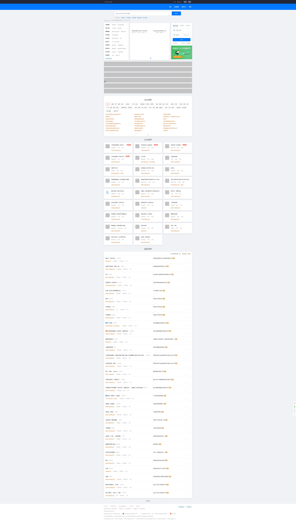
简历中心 (184, 6)
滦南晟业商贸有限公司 (159, 266)
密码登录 (182, 25)
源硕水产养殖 (137, 116)
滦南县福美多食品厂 (158, 436)
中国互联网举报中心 (123, 506)
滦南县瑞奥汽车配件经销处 (160, 476)
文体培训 (134, 17)
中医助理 (108, 315)
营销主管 (118, 55)
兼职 (190, 6)
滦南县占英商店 (167, 114)
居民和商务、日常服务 (126, 107)
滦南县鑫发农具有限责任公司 (170, 128)
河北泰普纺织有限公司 (139, 126)
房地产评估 (123, 31)
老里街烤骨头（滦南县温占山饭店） (171, 116)
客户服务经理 (115, 35)
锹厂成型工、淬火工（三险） (114, 493)
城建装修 (107, 31)
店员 (107, 468)
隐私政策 (138, 506)
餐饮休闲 (139, 17)
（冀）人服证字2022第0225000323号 (159, 513)
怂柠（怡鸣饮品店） (158, 452)
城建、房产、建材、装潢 (117, 104)
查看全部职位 (108, 58)
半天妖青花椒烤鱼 (158, 396)
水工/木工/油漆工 (116, 41)
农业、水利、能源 (169, 107)
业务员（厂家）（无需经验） (114, 436)
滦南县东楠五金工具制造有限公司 (162, 258)
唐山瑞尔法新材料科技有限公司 (162, 274)
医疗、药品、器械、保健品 (155, 107)
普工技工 (123, 17)
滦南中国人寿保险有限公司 (169, 123)
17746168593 (114, 508)
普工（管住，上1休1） (112, 371)
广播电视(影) (120, 45)
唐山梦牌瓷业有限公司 (139, 121)
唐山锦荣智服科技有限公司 (160, 331)
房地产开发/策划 (115, 31)
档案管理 (114, 48)
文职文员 (107, 48)
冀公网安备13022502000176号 (131, 513)
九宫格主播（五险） (111, 363)
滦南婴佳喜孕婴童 (138, 128)
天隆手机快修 (157, 428)
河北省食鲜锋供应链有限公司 (113, 128)
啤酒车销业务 (109, 339)
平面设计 (114, 52)
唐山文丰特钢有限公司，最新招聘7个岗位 (121, 20)
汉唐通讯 (165, 130)
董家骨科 (155, 444)
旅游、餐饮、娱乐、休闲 (162, 104)
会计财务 (107, 38)
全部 (108, 104)
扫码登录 (188, 25)
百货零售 (107, 55)
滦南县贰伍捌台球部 (158, 460)
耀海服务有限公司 (158, 371)
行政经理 (120, 28)
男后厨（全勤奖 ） (111, 404)
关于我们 (106, 506)
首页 (175, 2)
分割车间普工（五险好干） (113, 379)
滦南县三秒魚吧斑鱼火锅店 (112, 130)
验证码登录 (175, 25)
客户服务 (145, 17)
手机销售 (108, 428)
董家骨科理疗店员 (110, 444)
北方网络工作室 (157, 290)
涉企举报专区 (113, 506)
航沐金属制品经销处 (158, 347)
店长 (113, 55)
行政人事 (107, 28)
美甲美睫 (109, 111)
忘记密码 (175, 43)
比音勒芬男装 (157, 412)
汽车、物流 (135, 104)
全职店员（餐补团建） (112, 420)
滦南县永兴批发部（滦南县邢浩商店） (163, 339)
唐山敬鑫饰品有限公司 (159, 323)
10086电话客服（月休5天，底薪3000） (118, 331)
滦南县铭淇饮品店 (138, 123)
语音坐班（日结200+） (112, 282)
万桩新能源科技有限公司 (169, 121)
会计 (121, 38)
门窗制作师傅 (109, 347)
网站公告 (108, 20)
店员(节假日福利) (110, 452)
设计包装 (107, 51)
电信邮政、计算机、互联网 (146, 104)
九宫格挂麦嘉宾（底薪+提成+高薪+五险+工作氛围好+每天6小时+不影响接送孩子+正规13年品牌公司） (125, 355)
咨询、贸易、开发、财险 (141, 107)
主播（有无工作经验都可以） (114, 290)
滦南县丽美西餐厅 (158, 404)
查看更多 (148, 501)
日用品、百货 (174, 104)
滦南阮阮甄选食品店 (139, 119)
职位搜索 (176, 6)
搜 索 (176, 13)
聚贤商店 (108, 116)
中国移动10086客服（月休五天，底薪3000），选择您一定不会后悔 (124, 387)
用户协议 (131, 506)
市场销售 (128, 17)
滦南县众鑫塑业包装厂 (111, 126)
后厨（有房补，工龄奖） (114, 396)
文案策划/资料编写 (122, 48)
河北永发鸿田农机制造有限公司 (113, 123)
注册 (189, 1)
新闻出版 (114, 45)
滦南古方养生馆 (157, 298)
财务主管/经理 (115, 38)
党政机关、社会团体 (181, 107)
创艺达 (164, 119)
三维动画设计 (121, 52)
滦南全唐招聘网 (108, 2)
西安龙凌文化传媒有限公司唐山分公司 (163, 355)
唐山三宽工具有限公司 (159, 484)
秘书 (107, 298)
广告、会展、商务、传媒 (112, 107)
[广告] (148, 64)
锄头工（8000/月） (111, 258)
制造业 (127, 104)
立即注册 (188, 43)
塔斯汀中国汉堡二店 (158, 420)
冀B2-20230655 (116, 513)
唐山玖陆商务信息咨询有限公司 (113, 114)
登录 (185, 1)
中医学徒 (108, 307)
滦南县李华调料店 (110, 119)
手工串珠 (109, 323)
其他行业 (116, 111)
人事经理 (114, 28)
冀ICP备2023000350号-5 (109, 511)
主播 (107, 476)
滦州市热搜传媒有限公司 (160, 282)
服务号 (180, 2)
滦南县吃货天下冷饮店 (159, 468)
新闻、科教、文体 (184, 104)
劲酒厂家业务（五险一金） (113, 266)
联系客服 (182, 506)
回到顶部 (189, 506)
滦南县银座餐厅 (138, 130)
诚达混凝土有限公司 (139, 114)
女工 (107, 274)
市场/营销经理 (121, 24)
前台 (107, 460)
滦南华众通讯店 (109, 121)
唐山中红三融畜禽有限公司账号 (162, 379)
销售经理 (114, 24)
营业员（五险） (110, 412)
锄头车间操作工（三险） (112, 484)
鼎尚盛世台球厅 (167, 126)
